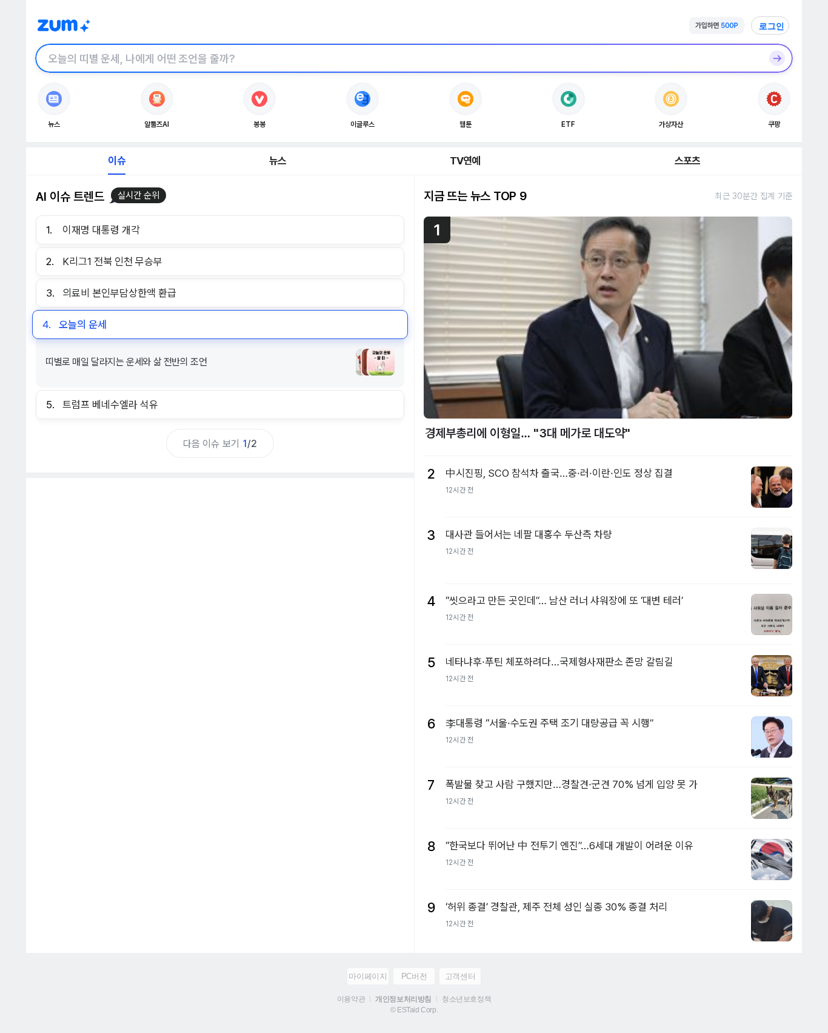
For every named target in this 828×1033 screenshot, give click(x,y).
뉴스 (277, 161)
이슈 (116, 161)
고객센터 (460, 976)
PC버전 (414, 976)
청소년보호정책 (466, 999)
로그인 (771, 26)
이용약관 (351, 999)
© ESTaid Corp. (414, 1010)
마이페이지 (368, 976)
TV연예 (465, 161)
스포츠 (688, 161)
